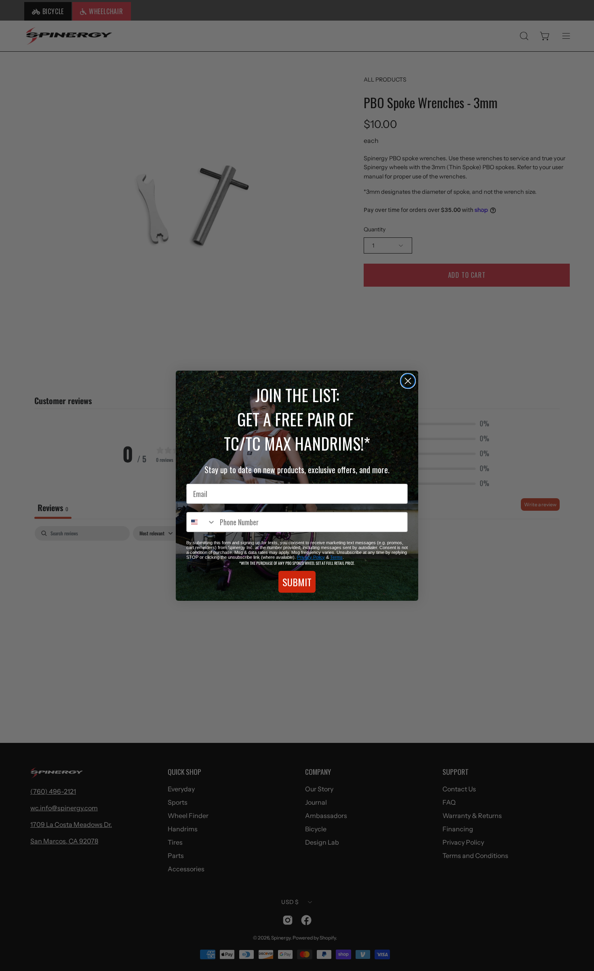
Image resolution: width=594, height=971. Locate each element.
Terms (336, 557)
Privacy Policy (311, 557)
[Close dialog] (408, 381)
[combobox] (201, 522)
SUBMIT (297, 582)
